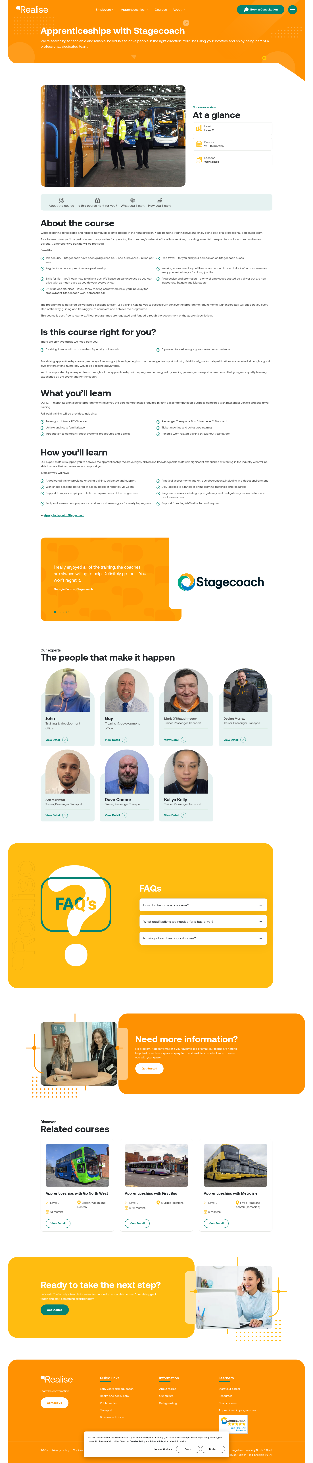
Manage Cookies (163, 1449)
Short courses (228, 1403)
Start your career (229, 1388)
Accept (188, 1449)
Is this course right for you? (97, 205)
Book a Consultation (264, 9)
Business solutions (112, 1417)
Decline (213, 1449)
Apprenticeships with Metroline (231, 1193)
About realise (167, 1388)
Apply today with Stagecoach (64, 515)
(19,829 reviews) (238, 1429)
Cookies (78, 1450)
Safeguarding (168, 1403)
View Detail (52, 739)
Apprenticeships (133, 9)
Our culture (166, 1395)
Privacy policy (60, 1450)
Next (275, 575)
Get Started (149, 1068)
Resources (225, 1395)
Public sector (108, 1403)
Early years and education (116, 1388)
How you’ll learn (159, 205)
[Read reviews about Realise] (233, 1421)
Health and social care (114, 1395)
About (177, 9)
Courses (161, 9)
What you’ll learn (133, 205)
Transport (106, 1410)
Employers (103, 9)
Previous (38, 575)
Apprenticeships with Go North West (77, 1193)
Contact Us (54, 1402)
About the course (61, 205)
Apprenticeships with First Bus (151, 1193)
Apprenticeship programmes (237, 1410)
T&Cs (44, 1450)
